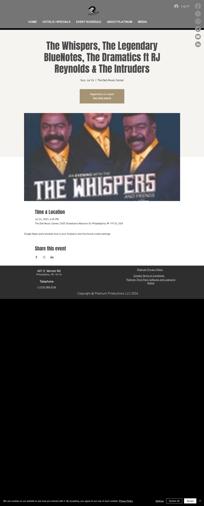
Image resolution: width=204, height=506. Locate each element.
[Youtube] (198, 37)
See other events (102, 98)
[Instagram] (198, 21)
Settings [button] (160, 500)
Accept (190, 500)
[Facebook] (198, 6)
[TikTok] (198, 29)
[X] (198, 14)
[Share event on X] (44, 257)
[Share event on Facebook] (36, 257)
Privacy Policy (126, 500)
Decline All (174, 500)
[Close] (200, 500)
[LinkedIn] (198, 44)
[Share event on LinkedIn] (52, 257)
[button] (142, 20)
